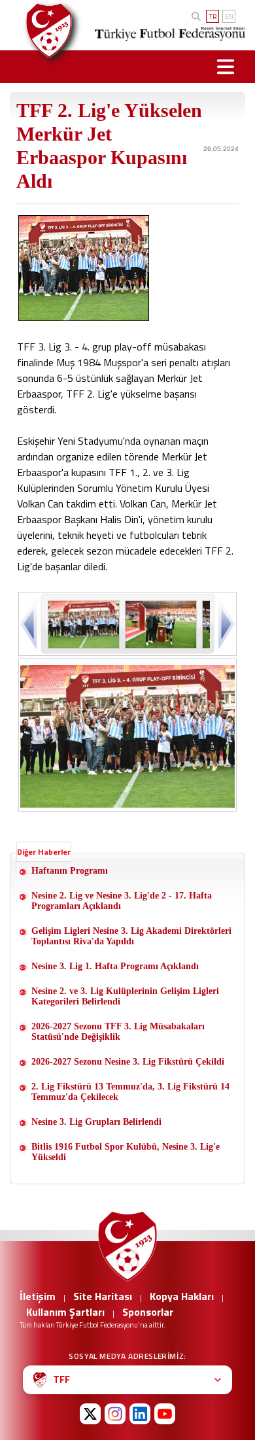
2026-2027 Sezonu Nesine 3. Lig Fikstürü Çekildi (127, 1062)
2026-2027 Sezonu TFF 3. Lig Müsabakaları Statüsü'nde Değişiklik (118, 1031)
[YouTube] (164, 1413)
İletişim (38, 1296)
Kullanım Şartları (65, 1312)
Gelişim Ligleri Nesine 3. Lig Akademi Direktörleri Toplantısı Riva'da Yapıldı (131, 936)
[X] (90, 1413)
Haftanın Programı (69, 871)
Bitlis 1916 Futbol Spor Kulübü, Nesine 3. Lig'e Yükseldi (125, 1152)
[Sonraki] (225, 623)
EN (229, 17)
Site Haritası (102, 1296)
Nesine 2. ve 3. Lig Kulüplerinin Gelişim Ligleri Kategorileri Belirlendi (125, 996)
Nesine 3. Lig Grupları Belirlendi (96, 1122)
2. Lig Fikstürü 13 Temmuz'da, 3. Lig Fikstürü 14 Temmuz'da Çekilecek (130, 1092)
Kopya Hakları (182, 1296)
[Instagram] (115, 1413)
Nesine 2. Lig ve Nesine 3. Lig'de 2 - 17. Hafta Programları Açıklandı (121, 901)
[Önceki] (30, 623)
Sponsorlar (147, 1312)
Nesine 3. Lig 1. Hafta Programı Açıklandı (115, 966)
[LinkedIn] (139, 1413)
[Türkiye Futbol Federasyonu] (45, 30)
